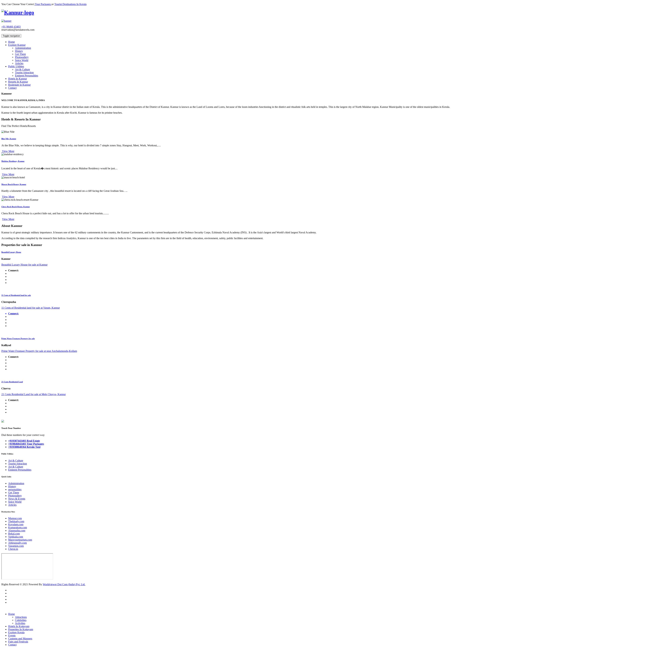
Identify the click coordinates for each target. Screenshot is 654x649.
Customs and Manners (20, 638)
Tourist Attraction (24, 72)
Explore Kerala (16, 632)
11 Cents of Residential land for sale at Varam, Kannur (30, 307)
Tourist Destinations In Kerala (70, 4)
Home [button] (11, 41)
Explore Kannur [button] (17, 44)
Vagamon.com (16, 545)
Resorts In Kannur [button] (18, 81)
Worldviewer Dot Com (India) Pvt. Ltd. (64, 584)
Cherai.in (13, 548)
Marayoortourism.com (20, 539)
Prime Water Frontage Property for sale (18, 338)
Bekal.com (14, 533)
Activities (20, 623)
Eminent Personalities (26, 75)
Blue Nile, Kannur (8, 139)
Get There (20, 54)
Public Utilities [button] (16, 66)
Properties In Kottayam (20, 629)
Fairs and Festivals (18, 641)
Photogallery (22, 57)
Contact (12, 644)
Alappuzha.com (16, 530)
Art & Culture (22, 69)
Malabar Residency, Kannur (13, 161)
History (19, 51)
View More (7, 151)
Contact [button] (12, 87)
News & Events (16, 498)
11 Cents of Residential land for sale (16, 295)
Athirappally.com (17, 542)
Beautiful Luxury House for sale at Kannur (24, 264)
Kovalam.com (15, 524)
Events (11, 635)
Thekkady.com (16, 521)
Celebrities (20, 620)
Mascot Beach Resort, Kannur (13, 184)
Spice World (21, 60)
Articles (19, 63)
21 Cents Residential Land (12, 382)
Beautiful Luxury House (11, 252)
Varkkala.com (15, 536)
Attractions (21, 617)
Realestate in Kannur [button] (19, 84)
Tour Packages (42, 4)
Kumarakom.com (17, 527)
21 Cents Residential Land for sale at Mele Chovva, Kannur (33, 394)
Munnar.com (15, 518)
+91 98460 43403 (11, 26)
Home (11, 614)
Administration (23, 48)
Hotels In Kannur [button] (17, 78)
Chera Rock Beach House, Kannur (15, 207)
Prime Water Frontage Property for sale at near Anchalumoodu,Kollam (39, 351)
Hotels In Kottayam (18, 626)
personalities (14, 489)
